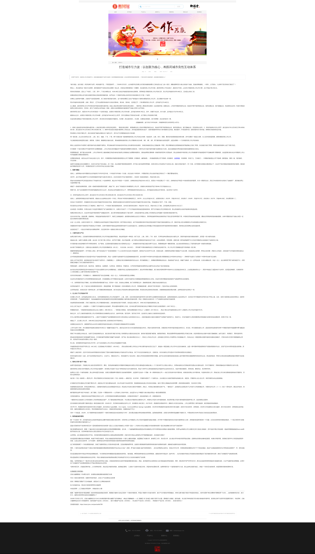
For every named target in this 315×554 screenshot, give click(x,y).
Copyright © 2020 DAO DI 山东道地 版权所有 (157, 540)
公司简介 (137, 535)
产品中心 (143, 12)
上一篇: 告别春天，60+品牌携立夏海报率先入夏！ (91, 513)
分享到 (119, 520)
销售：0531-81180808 (134, 530)
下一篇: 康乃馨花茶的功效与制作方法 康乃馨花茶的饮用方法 (222, 513)
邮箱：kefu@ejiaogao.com (177, 530)
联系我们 (199, 12)
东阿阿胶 (177, 158)
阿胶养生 (171, 12)
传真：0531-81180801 (156, 530)
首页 (115, 12)
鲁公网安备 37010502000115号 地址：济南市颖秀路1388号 (157, 543)
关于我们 (129, 12)
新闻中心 (157, 12)
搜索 (178, 6)
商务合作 (185, 12)
